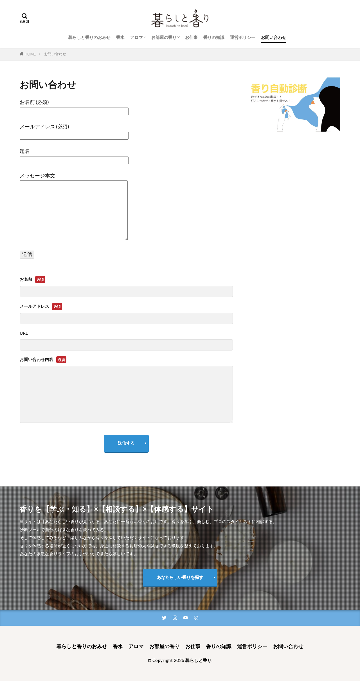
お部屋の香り (164, 37)
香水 (120, 37)
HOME (30, 54)
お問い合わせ (273, 37)
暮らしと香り (198, 660)
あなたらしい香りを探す (180, 577)
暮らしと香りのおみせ (89, 37)
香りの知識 (213, 37)
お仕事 (191, 37)
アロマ (136, 37)
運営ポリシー (242, 37)
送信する (126, 442)
